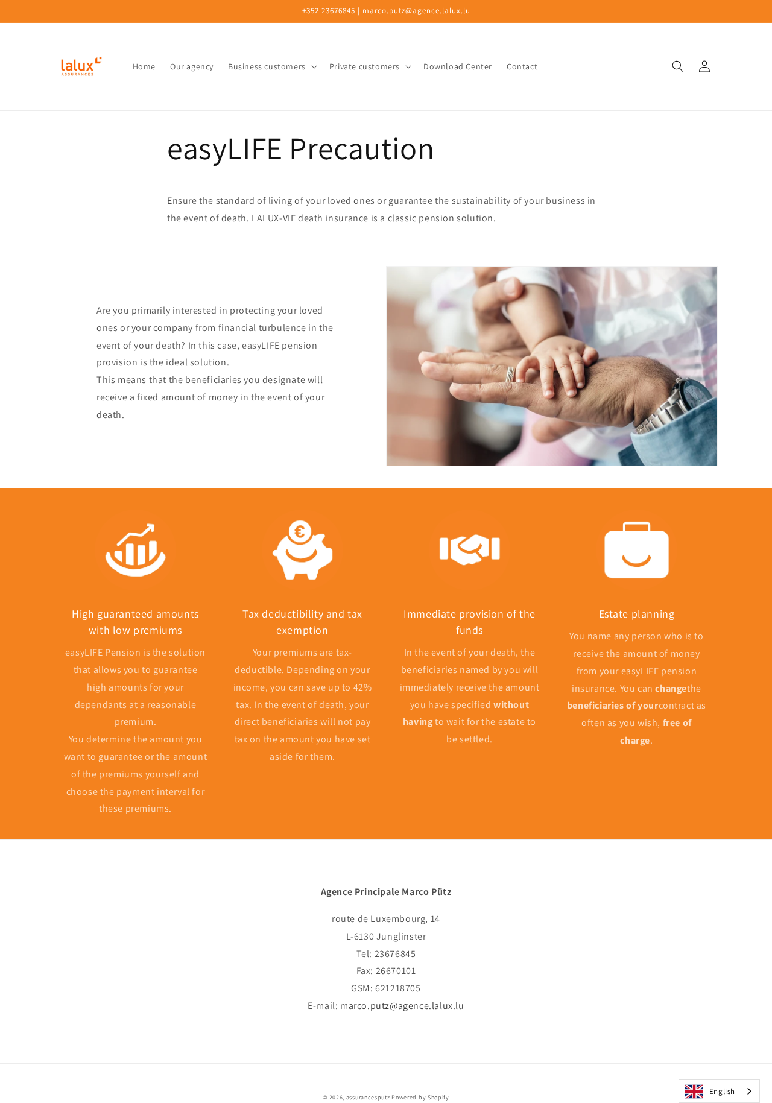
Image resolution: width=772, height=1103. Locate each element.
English (722, 1091)
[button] (271, 66)
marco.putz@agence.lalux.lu (402, 1005)
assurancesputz (368, 1097)
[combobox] (719, 1091)
